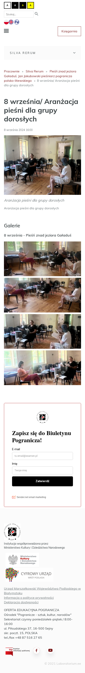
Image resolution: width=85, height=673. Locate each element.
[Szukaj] (37, 14)
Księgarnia (69, 31)
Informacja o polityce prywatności (29, 598)
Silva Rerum (23, 53)
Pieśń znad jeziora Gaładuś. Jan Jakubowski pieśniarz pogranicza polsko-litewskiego (40, 75)
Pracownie (12, 71)
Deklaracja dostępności (21, 602)
